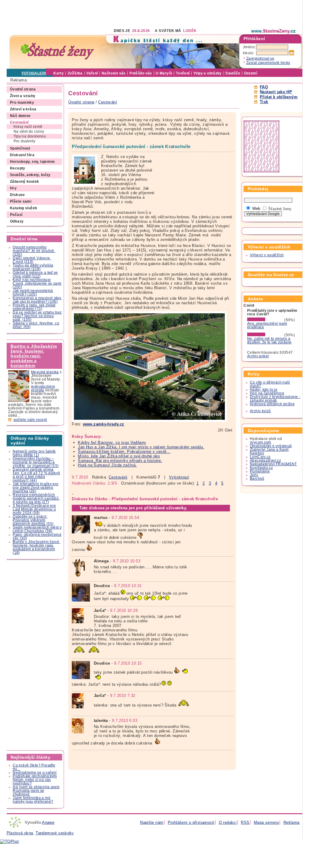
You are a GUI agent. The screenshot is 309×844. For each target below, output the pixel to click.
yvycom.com (260, 442)
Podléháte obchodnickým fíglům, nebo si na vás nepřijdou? (35, 779)
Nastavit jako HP (276, 92)
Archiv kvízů (260, 411)
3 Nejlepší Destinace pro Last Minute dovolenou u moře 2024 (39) (34, 509)
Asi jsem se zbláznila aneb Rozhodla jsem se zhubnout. (36, 790)
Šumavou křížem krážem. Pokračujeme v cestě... (124, 451)
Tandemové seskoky (55, 833)
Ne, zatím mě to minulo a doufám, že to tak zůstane (269, 340)
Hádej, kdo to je (263, 389)
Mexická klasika (45, 372)
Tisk (264, 102)
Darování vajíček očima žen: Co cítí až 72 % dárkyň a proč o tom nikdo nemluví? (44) (36, 475)
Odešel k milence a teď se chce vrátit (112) (35, 274)
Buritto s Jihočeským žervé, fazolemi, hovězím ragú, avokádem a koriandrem (34, 356)
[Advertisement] (116, 13)
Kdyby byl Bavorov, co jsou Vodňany (112, 442)
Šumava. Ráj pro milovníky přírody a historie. (120, 460)
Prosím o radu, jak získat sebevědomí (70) (34, 307)
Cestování (118, 477)
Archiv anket (258, 356)
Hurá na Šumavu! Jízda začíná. (107, 465)
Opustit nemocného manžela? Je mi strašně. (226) (34, 250)
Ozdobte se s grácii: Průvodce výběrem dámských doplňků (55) (33, 520)
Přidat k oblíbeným (279, 97)
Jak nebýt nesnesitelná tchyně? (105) (33, 292)
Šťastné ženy (279, 209)
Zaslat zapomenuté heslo (268, 63)
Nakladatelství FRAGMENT (273, 464)
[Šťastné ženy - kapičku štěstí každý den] (57, 51)
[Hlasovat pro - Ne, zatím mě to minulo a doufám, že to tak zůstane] (265, 335)
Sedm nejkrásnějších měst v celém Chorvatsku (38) (37, 529)
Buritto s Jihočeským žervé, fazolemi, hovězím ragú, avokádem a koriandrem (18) (36, 547)
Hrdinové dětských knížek (272, 404)
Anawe (48, 822)
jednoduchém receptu (43, 388)
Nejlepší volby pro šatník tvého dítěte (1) (34, 453)
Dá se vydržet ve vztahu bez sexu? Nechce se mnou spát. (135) (37, 316)
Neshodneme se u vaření (34, 772)
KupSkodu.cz (261, 467)
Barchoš (257, 478)
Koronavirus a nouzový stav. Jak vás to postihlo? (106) (37, 299)
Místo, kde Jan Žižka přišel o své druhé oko (119, 456)
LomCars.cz (260, 457)
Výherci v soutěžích (267, 255)
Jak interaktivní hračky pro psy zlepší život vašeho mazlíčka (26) (35, 487)
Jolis (254, 475)
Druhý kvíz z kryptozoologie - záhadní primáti (275, 398)
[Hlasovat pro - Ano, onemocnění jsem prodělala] (265, 320)
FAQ (264, 87)
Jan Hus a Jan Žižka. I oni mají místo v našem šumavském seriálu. (141, 447)
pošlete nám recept (30, 420)
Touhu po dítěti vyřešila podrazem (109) (33, 267)
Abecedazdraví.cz (265, 460)
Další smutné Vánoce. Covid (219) (32, 260)
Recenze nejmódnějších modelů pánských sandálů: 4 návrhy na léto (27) (36, 498)
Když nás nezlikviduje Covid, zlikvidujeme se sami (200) (37, 283)
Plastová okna (20, 833)
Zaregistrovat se (260, 58)
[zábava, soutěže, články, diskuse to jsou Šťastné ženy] (273, 31)
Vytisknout (179, 477)
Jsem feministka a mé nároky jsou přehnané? (33, 799)
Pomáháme (260, 471)
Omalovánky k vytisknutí (271, 446)
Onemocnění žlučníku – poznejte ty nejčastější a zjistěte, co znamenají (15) (36, 462)
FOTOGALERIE (35, 73)
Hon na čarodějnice (267, 393)
